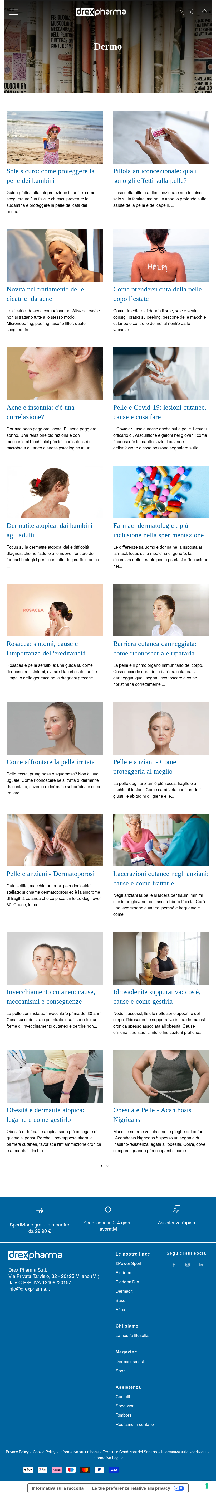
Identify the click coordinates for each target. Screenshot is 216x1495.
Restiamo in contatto (135, 1424)
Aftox (120, 1309)
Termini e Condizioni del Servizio (130, 1451)
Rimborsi (124, 1415)
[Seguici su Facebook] (173, 1264)
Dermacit (124, 1291)
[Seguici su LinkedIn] (201, 1264)
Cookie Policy (44, 1451)
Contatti (123, 1396)
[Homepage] (101, 12)
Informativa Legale (108, 1457)
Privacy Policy (17, 1451)
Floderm (123, 1272)
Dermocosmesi (130, 1361)
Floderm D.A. (128, 1282)
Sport (121, 1371)
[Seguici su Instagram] (187, 1264)
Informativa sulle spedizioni (183, 1451)
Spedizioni (126, 1406)
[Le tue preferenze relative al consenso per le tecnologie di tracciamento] (207, 1486)
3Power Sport (128, 1263)
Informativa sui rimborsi (79, 1451)
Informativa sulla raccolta (58, 1488)
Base (120, 1300)
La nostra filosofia (132, 1335)
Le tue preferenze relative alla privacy (131, 1488)
